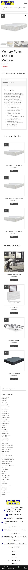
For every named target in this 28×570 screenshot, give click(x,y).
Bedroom (4, 397)
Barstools (4, 419)
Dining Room (5, 417)
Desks (3, 473)
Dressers (4, 404)
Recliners (4, 443)
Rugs (3, 489)
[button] (25, 3)
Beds (3, 400)
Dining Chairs (5, 421)
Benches (4, 483)
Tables (3, 427)
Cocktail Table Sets (6, 461)
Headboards (4, 406)
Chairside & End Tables (7, 459)
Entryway (4, 429)
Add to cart (14, 171)
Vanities (3, 494)
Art (2, 481)
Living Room (4, 435)
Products (14, 557)
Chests (3, 402)
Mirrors (3, 411)
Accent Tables (5, 479)
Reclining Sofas (5, 449)
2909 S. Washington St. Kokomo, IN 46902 (15, 537)
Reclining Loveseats (6, 445)
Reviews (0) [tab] (6, 85)
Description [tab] (6, 79)
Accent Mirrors (5, 477)
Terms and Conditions (14, 560)
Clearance (4, 415)
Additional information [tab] (8, 82)
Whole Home (5, 475)
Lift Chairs (4, 433)
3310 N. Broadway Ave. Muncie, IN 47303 (15, 530)
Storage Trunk (5, 492)
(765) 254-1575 (15, 533)
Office (3, 467)
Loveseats (4, 439)
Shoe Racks (4, 431)
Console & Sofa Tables (7, 465)
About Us (14, 554)
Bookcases (4, 469)
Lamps (3, 487)
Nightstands (4, 413)
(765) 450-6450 (15, 547)
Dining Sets (4, 423)
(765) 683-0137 (15, 526)
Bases (3, 398)
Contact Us (14, 563)
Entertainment (5, 485)
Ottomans (4, 441)
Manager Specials (6, 455)
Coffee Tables (5, 463)
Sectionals (4, 451)
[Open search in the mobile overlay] (14, 389)
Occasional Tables (6, 458)
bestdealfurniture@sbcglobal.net (15, 518)
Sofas (3, 453)
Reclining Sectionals (6, 447)
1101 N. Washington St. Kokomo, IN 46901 (15, 543)
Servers (3, 425)
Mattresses (4, 409)
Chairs (3, 436)
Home (2, 7)
